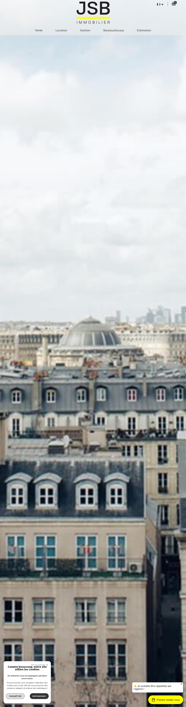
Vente (39, 30)
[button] (165, 699)
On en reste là (38, 665)
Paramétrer (15, 696)
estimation (144, 30)
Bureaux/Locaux (113, 30)
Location (61, 30)
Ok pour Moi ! (39, 696)
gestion (85, 30)
